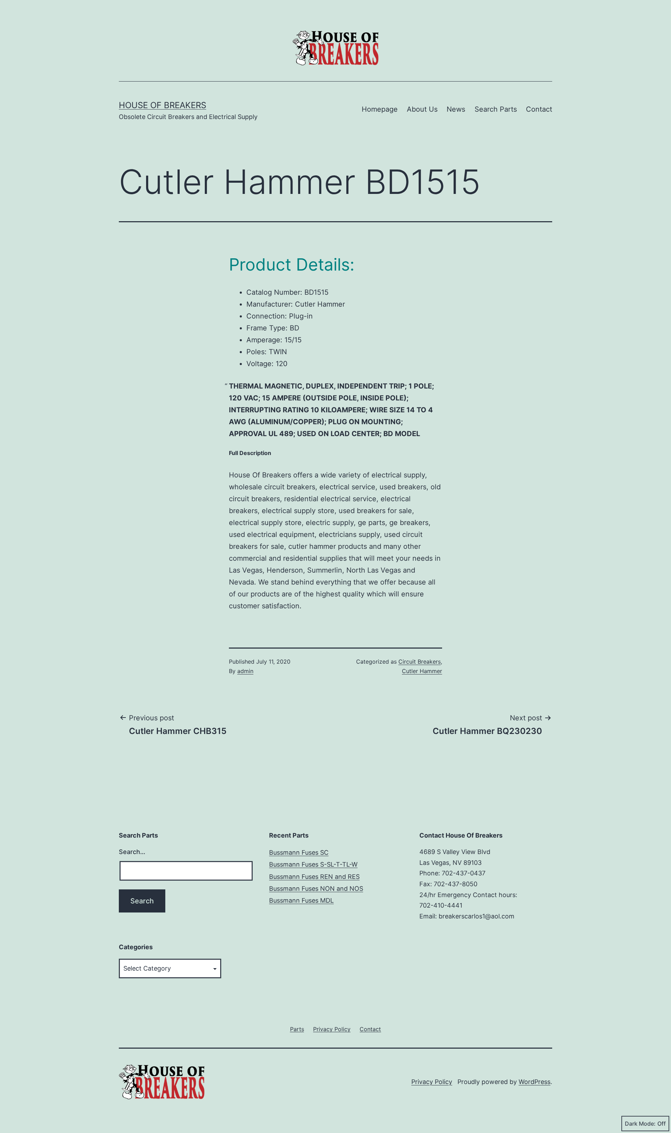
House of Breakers (162, 105)
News (456, 109)
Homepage (380, 109)
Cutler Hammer (422, 670)
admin (245, 670)
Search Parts (496, 109)
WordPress (534, 1081)
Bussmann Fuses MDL (301, 900)
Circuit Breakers (419, 661)
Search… (132, 851)
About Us (422, 109)
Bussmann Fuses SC (299, 852)
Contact (539, 109)
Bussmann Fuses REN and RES (314, 876)
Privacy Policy (431, 1081)
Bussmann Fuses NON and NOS (316, 888)
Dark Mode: (640, 1123)
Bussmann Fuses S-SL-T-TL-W (313, 864)
